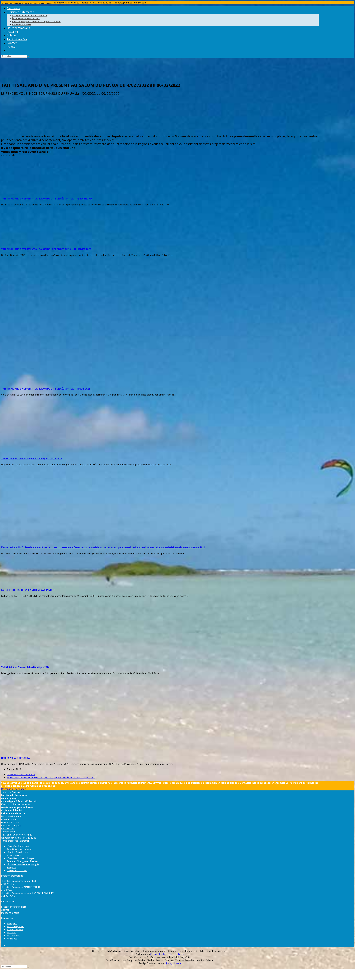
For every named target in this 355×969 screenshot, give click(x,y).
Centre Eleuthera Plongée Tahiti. (167, 954)
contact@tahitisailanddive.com (130, 2)
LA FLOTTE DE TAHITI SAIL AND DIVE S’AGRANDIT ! (28, 590)
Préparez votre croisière (13, 906)
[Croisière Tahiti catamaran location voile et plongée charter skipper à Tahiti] (22, 77)
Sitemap (5, 909)
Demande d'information (13, 788)
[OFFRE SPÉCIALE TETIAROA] (41, 752)
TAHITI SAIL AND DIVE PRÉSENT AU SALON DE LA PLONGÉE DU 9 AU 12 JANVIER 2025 (46, 249)
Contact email (8, 831)
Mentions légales (10, 912)
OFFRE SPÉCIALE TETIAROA (15, 758)
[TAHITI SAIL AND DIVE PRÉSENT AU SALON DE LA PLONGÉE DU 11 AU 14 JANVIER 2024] (55, 192)
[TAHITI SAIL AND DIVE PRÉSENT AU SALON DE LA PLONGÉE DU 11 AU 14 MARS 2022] (69, 382)
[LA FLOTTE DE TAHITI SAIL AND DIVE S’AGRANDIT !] (27, 584)
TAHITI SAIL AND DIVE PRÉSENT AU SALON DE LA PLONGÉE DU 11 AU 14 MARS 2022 (45, 388)
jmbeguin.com (173, 963)
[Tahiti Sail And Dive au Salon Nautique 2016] (62, 661)
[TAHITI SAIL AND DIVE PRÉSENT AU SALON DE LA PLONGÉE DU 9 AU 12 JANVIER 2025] (100, 243)
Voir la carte (7, 828)
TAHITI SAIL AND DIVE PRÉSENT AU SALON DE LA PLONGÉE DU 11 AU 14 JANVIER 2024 (46, 198)
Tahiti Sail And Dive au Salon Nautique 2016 (25, 667)
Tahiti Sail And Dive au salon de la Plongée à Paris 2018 (31, 458)
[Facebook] (9, 945)
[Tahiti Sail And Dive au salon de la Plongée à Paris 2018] (55, 452)
